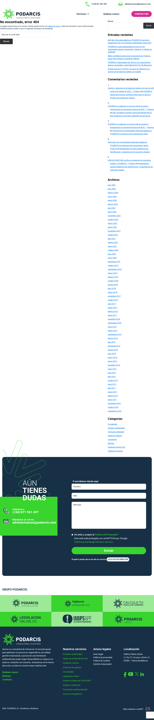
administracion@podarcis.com (34, 522)
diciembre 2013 (114, 365)
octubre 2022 (113, 220)
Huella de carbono (115, 436)
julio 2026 (111, 185)
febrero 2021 (113, 243)
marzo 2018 (112, 292)
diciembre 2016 (114, 319)
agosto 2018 (113, 285)
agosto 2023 (113, 204)
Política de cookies (101, 660)
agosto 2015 (113, 338)
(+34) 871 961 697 (25, 512)
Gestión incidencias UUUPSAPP (77, 680)
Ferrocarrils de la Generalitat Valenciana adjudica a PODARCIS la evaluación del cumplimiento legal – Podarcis (128, 145)
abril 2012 (112, 377)
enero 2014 (112, 361)
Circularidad (112, 424)
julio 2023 (111, 208)
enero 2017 (112, 315)
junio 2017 (112, 304)
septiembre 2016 (114, 323)
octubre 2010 (113, 407)
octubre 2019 (113, 265)
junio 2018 (112, 288)
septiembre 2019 (114, 269)
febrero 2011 (113, 396)
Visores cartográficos (72, 694)
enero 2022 (112, 227)
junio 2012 (112, 373)
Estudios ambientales (116, 428)
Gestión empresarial (102, 664)
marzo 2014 (112, 357)
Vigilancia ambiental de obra (75, 658)
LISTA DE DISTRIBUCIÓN (118, 559)
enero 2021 (112, 246)
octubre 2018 (113, 281)
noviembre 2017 (114, 296)
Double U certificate (71, 685)
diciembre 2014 (114, 346)
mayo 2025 (112, 197)
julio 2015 (111, 342)
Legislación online (71, 676)
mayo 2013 (112, 369)
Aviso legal (98, 654)
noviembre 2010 (114, 403)
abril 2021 (112, 239)
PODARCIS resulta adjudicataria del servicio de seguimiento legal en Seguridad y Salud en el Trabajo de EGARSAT (130, 49)
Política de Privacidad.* (107, 534)
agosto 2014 (113, 350)
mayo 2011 (112, 384)
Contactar (141, 14)
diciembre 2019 (114, 262)
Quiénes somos (111, 14)
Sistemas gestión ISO (116, 447)
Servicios (81, 14)
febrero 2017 (113, 311)
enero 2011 (112, 400)
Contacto (7, 679)
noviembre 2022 (114, 216)
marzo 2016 (112, 331)
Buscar (110, 21)
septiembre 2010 (114, 411)
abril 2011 (112, 388)
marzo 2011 (112, 392)
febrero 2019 (113, 277)
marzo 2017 (112, 308)
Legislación (112, 439)
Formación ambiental (116, 432)
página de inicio (54, 26)
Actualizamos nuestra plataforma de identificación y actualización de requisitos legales (131, 167)
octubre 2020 (113, 250)
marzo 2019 (112, 273)
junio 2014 (112, 354)
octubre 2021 (113, 235)
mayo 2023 (112, 212)
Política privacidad (83, 542)
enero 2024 (112, 200)
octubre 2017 (113, 300)
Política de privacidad (102, 657)
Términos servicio (104, 542)
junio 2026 (112, 189)
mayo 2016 (112, 327)
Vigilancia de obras (115, 451)
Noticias (111, 443)
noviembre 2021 (114, 231)
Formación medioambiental (75, 689)
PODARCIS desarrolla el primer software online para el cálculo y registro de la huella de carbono (131, 94)
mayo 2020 (112, 258)
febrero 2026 (113, 193)
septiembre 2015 (114, 334)
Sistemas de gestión (72, 667)
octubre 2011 (113, 380)
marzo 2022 (112, 223)
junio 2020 (112, 254)
